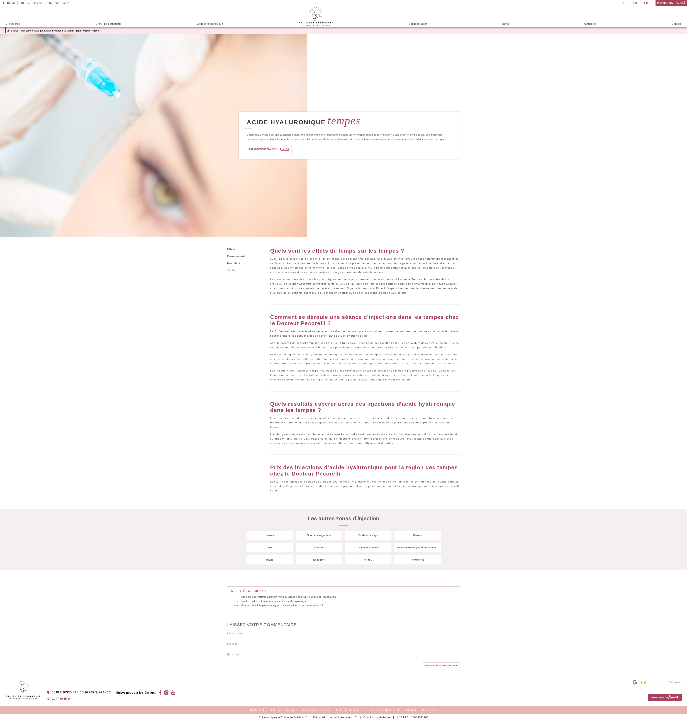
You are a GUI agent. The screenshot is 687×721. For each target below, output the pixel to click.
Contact (677, 23)
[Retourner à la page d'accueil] (316, 25)
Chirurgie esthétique (108, 23)
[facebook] (3, 3)
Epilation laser (418, 23)
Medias (353, 710)
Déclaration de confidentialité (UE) (335, 717)
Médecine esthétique (209, 23)
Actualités (590, 23)
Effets (231, 249)
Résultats (233, 263)
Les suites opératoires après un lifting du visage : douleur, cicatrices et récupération (288, 596)
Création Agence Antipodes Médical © (283, 717)
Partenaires (429, 710)
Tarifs (505, 23)
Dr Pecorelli (13, 23)
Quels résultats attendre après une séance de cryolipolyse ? (275, 601)
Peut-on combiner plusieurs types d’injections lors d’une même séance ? (282, 605)
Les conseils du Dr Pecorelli (382, 710)
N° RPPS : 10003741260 (412, 717)
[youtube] (13, 3)
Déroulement (236, 256)
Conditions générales (377, 717)
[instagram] (8, 3)
